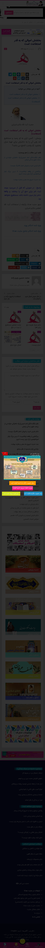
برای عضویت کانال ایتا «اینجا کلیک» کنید (22, 483)
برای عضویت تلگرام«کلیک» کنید (33, 493)
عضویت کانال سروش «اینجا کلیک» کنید (22, 488)
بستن (5, 452)
